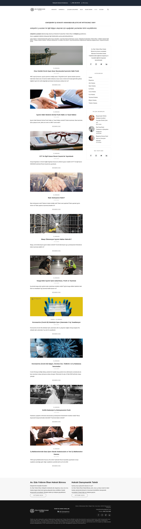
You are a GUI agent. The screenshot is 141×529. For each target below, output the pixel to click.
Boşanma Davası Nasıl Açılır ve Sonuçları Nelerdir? (102, 138)
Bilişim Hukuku (93, 100)
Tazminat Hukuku (93, 97)
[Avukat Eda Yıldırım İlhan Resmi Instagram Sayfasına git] (96, 64)
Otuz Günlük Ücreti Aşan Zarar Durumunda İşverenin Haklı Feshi (56, 71)
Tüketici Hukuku (93, 103)
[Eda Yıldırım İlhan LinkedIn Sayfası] (109, 515)
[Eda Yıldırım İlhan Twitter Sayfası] (105, 515)
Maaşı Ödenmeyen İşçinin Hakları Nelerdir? (56, 239)
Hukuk (53, 319)
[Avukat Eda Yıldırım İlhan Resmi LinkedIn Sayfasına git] (106, 64)
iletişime (76, 33)
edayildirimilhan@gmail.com (103, 509)
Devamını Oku (56, 84)
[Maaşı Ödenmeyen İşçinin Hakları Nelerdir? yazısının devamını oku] (56, 223)
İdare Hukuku (92, 86)
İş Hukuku (56, 68)
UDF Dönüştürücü (67, 523)
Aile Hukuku (92, 83)
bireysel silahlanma (52, 40)
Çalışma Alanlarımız (72, 9)
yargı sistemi (33, 38)
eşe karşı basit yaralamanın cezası (69, 38)
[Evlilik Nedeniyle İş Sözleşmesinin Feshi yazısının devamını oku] (56, 394)
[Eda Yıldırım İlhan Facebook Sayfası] (98, 515)
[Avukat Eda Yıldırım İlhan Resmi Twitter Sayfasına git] (101, 64)
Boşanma (91, 80)
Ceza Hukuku (92, 91)
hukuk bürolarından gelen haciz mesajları (48, 38)
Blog (81, 9)
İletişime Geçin (38, 495)
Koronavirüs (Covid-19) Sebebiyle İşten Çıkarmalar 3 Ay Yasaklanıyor (56, 322)
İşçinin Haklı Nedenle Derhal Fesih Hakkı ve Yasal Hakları (56, 115)
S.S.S (96, 9)
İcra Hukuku (92, 94)
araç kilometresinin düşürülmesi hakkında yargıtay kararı (84, 40)
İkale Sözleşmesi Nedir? (56, 198)
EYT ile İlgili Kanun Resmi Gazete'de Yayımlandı (56, 156)
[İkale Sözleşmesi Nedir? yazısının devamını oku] (56, 182)
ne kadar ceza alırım (63, 40)
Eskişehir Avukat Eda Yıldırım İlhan (88, 38)
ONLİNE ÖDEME (88, 9)
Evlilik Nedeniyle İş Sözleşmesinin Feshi (56, 410)
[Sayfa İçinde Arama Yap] (108, 9)
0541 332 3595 (107, 511)
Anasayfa (54, 9)
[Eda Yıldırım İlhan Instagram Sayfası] (102, 515)
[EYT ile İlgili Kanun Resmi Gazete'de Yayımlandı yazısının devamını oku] (56, 140)
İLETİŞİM (101, 9)
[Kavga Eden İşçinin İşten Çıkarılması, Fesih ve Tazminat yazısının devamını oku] (56, 265)
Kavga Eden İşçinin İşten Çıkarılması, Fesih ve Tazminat (56, 281)
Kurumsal (61, 9)
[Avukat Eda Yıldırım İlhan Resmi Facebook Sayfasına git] (90, 64)
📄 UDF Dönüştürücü (63, 511)
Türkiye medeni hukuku (40, 40)
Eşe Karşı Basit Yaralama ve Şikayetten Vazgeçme (102, 129)
